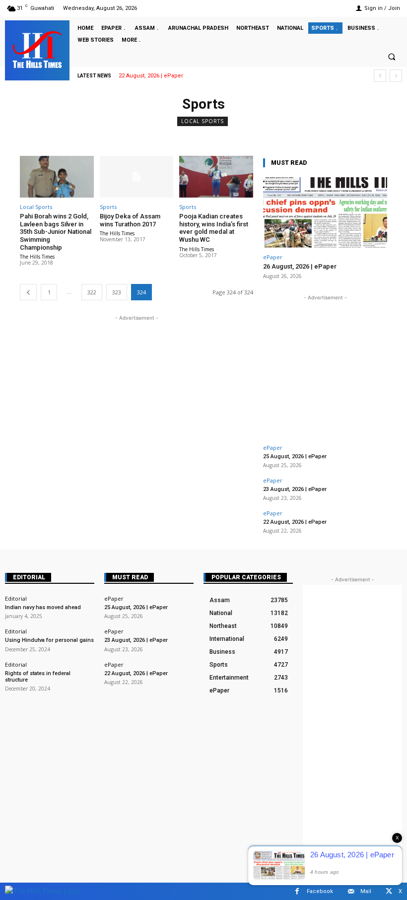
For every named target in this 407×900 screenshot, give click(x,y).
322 (91, 292)
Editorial (29, 577)
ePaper (272, 257)
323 (116, 292)
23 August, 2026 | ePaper (295, 489)
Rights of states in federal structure (37, 676)
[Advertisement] (136, 392)
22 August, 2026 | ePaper (151, 75)
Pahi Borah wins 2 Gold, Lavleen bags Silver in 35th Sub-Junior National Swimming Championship (55, 231)
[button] (391, 56)
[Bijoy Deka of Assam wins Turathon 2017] (137, 177)
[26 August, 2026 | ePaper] (325, 212)
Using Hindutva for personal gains (49, 640)
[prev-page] (28, 292)
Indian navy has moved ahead (43, 607)
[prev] (380, 75)
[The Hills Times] (37, 49)
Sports (108, 206)
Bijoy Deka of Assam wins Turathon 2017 (130, 220)
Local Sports (202, 121)
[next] (396, 75)
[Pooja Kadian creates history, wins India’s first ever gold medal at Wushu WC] (216, 177)
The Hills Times (37, 256)
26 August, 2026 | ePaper (300, 266)
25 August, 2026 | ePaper (295, 456)
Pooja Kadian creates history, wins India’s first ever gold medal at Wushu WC (213, 227)
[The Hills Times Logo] (42, 891)
